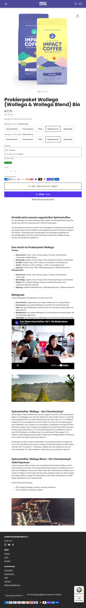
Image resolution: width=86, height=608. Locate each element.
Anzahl (6, 167)
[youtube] (9, 545)
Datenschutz (9, 574)
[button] (5, 3)
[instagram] (5, 545)
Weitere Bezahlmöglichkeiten (43, 199)
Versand (7, 119)
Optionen (7, 146)
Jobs (6, 557)
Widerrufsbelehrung (12, 585)
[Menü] (82, 587)
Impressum (8, 570)
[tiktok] (13, 545)
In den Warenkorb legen (43, 186)
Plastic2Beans (39, 594)
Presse (7, 554)
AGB (6, 578)
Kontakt (7, 561)
